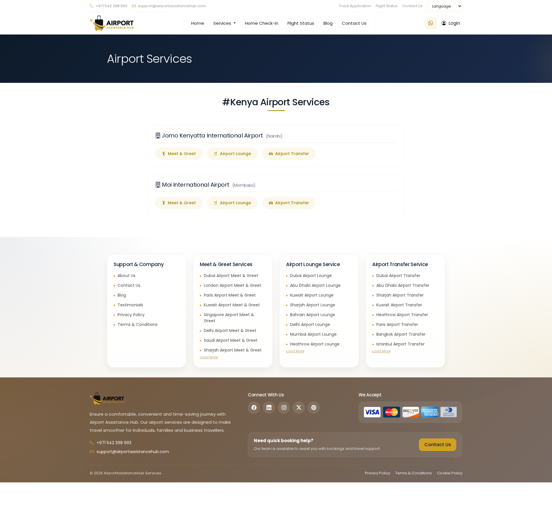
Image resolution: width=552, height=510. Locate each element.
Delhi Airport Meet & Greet (230, 330)
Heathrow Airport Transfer (402, 315)
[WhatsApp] (430, 23)
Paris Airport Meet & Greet (230, 295)
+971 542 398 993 (111, 6)
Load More (209, 357)
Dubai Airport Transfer (398, 275)
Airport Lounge (235, 153)
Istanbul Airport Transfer (400, 344)
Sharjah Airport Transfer (400, 295)
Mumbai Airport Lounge (313, 334)
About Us (126, 275)
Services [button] (222, 23)
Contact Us (412, 6)
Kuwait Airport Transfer (399, 305)
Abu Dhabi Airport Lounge (315, 285)
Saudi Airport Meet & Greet (231, 340)
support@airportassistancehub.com (172, 6)
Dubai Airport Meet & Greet (231, 275)
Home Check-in (261, 23)
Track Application (355, 6)
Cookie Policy (449, 473)
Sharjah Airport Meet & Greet (233, 350)
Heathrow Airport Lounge (315, 344)
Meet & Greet (182, 153)
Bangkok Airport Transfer (400, 334)
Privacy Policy (131, 315)
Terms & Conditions (138, 324)
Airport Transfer (292, 153)
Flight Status (387, 6)
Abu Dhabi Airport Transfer (402, 285)
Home (197, 23)
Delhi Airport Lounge (310, 324)
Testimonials (130, 305)
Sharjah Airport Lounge (312, 305)
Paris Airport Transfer (397, 324)
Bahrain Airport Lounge (312, 315)
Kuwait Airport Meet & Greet (232, 305)
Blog (328, 23)
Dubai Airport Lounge (311, 275)
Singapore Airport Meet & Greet (229, 318)
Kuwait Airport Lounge (312, 295)
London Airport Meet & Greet (232, 285)
